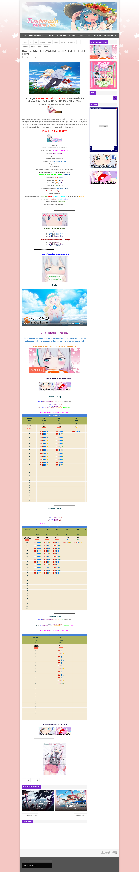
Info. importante (108, 35)
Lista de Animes (50, 35)
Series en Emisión (61, 35)
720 (36, 42)
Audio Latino (72, 35)
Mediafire (25, 46)
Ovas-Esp (80, 35)
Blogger (115, 853)
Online (39, 46)
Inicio (24, 35)
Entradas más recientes (31, 815)
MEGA (33, 46)
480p (31, 42)
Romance (46, 46)
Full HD (63, 42)
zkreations (108, 853)
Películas (88, 35)
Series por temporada (35, 35)
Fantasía (56, 42)
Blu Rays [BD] (97, 35)
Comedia (42, 42)
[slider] (46, 323)
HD (78, 42)
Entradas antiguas (80, 815)
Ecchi (49, 42)
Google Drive (71, 42)
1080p (25, 42)
